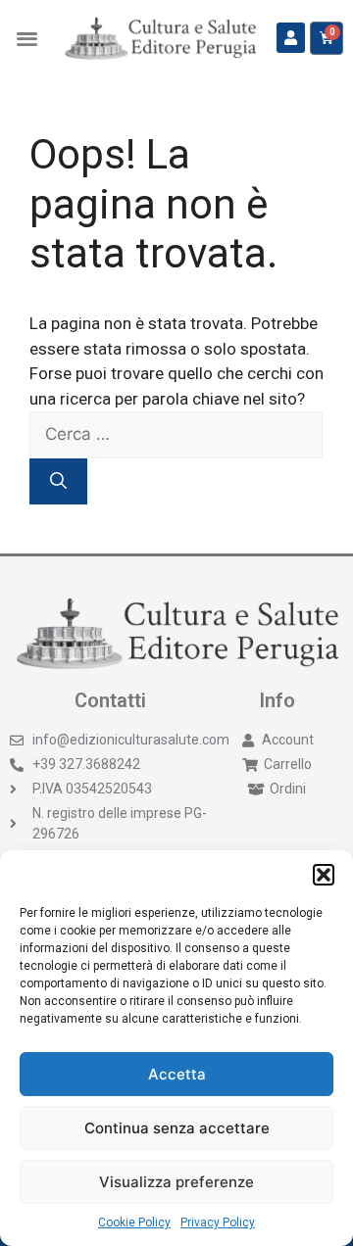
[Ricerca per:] (176, 434)
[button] (323, 875)
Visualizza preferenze (176, 1182)
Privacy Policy (217, 1222)
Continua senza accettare (177, 1128)
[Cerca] (58, 481)
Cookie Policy (134, 1222)
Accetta (177, 1074)
